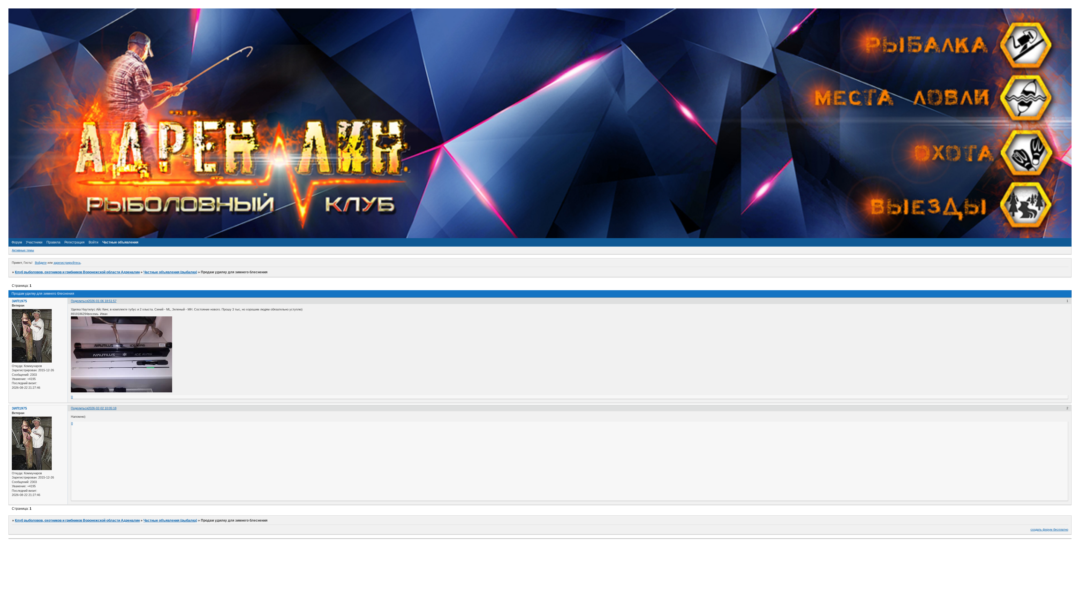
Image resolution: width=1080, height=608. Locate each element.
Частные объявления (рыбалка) (170, 272)
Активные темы (23, 250)
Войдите (41, 262)
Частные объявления (120, 242)
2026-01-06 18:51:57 (102, 301)
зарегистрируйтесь (67, 262)
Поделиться (79, 301)
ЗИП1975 (19, 301)
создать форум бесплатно (1049, 529)
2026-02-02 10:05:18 (102, 408)
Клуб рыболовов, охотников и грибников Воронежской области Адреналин (77, 272)
